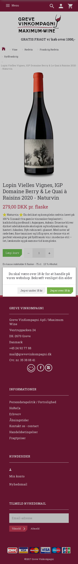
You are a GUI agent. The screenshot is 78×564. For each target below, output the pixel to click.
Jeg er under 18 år (31, 290)
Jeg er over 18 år (60, 290)
